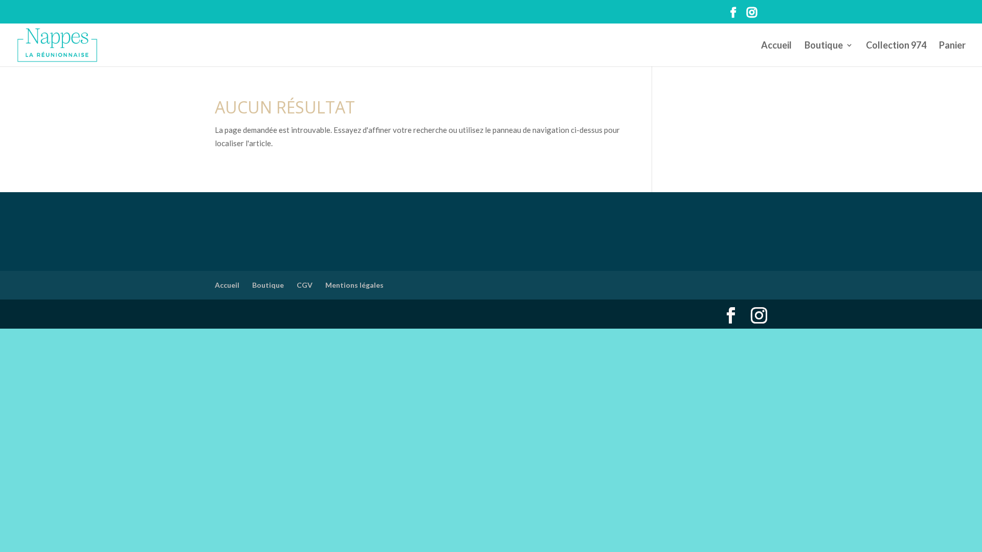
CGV (305, 285)
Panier (952, 46)
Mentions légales (354, 285)
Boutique (824, 46)
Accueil (776, 46)
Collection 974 (896, 46)
